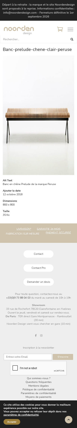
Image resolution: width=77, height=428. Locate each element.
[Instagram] (41, 335)
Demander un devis (38, 282)
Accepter (11, 421)
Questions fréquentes (39, 382)
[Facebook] (36, 335)
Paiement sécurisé (58, 232)
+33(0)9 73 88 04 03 (18, 298)
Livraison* (24, 229)
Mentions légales (38, 386)
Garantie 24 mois (49, 229)
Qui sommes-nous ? (38, 378)
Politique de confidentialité (38, 389)
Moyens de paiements (39, 397)
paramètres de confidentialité (21, 415)
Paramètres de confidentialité (38, 393)
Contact (38, 254)
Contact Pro (39, 268)
